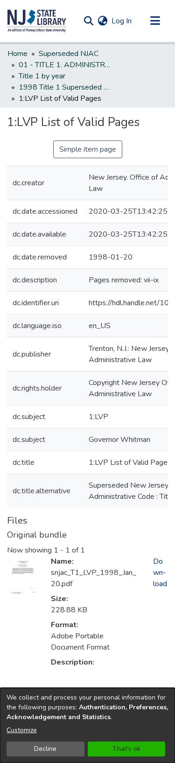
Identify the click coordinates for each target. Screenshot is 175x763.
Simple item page (87, 149)
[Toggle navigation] (155, 21)
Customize (22, 730)
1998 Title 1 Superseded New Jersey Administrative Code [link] (65, 87)
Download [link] (160, 572)
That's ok (126, 748)
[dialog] (87, 725)
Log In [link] (122, 21)
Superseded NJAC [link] (68, 54)
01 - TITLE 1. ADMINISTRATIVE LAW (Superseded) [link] (65, 65)
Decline (45, 748)
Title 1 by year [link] (42, 76)
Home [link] (17, 54)
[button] (37, 21)
